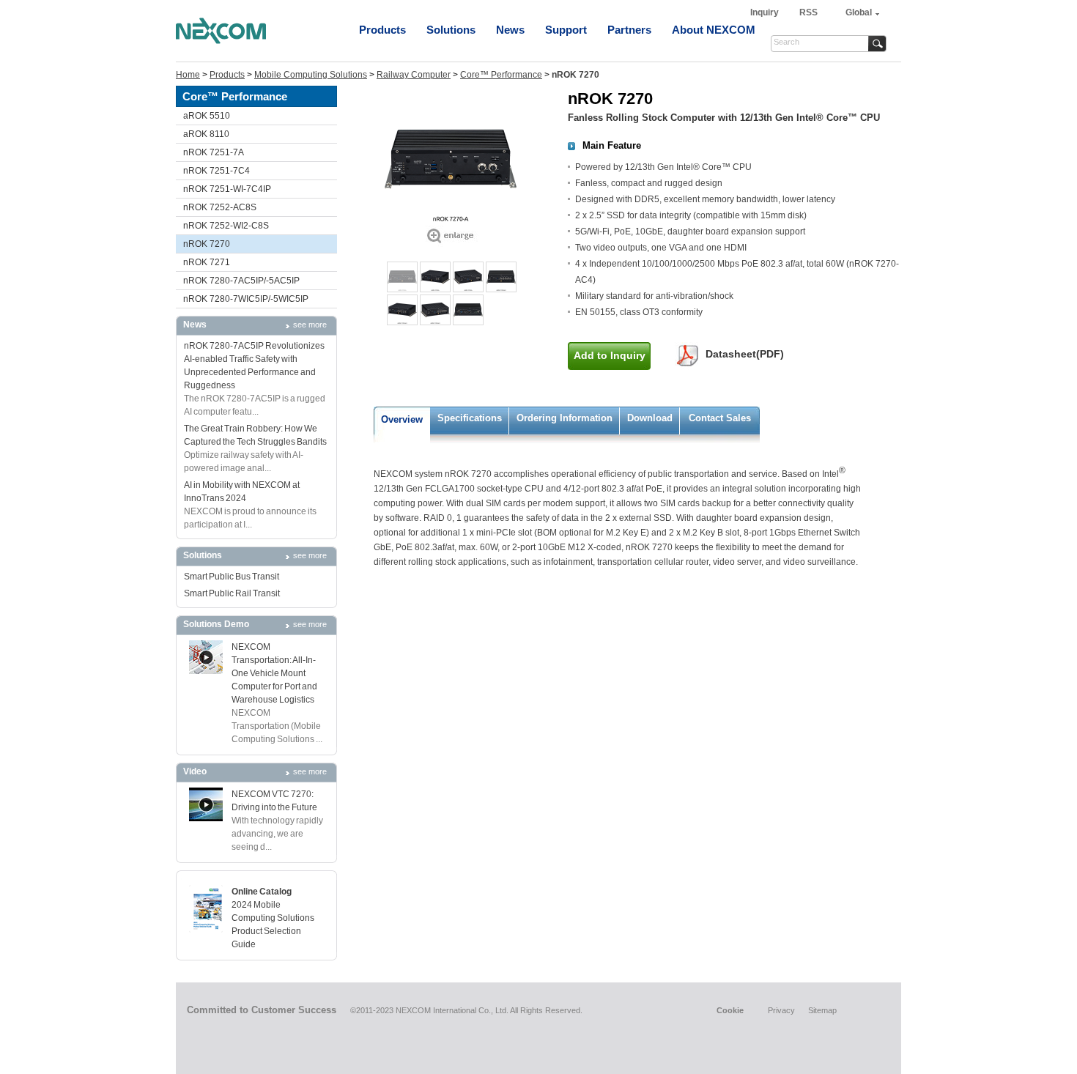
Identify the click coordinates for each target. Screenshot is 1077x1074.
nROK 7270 (206, 244)
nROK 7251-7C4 (216, 171)
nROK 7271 (206, 262)
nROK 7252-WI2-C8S (226, 226)
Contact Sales (720, 417)
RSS (808, 12)
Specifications (469, 417)
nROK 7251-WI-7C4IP (227, 189)
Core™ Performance (501, 75)
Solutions (450, 29)
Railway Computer (414, 75)
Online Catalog (262, 891)
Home (188, 75)
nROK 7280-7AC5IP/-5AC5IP (241, 280)
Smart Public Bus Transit (231, 576)
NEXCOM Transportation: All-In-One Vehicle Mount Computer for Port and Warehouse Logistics (274, 673)
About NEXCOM (713, 29)
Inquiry (765, 12)
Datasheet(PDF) (745, 354)
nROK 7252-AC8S (219, 207)
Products (382, 29)
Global (858, 12)
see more (310, 324)
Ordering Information (564, 417)
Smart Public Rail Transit (232, 593)
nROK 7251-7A (213, 152)
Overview (402, 419)
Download (650, 417)
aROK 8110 (206, 134)
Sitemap (822, 1010)
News (510, 29)
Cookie (730, 1010)
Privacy (781, 1010)
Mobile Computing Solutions (310, 75)
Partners (629, 29)
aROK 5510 (206, 116)
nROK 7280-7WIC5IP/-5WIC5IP (245, 299)
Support (566, 29)
